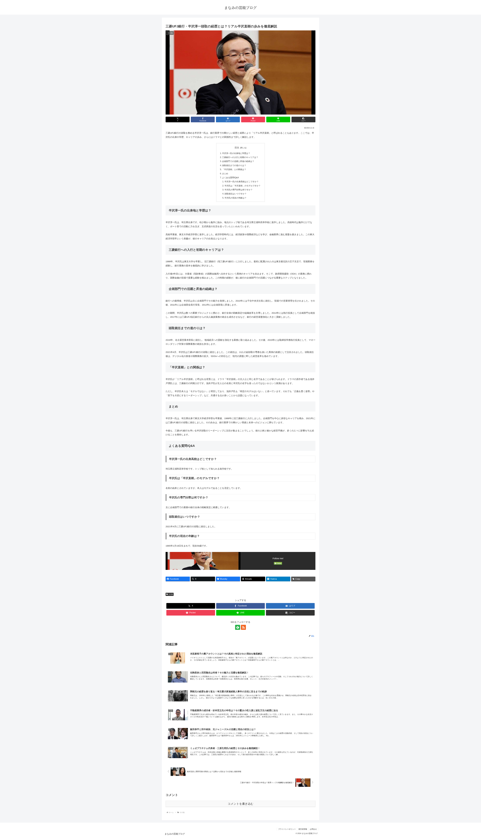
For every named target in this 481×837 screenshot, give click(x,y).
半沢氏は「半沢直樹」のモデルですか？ (242, 186)
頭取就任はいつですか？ (235, 194)
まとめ (225, 173)
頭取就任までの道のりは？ (234, 165)
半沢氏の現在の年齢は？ (235, 198)
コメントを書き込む (240, 803)
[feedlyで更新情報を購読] (237, 627)
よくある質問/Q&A (230, 177)
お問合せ (313, 829)
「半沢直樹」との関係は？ (234, 169)
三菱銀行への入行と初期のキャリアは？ (240, 157)
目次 (237, 147)
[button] (303, 119)
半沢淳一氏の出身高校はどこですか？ (241, 181)
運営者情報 (302, 829)
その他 (170, 594)
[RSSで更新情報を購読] (243, 627)
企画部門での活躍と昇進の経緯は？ (238, 161)
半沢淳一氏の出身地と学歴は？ (236, 153)
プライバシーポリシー (287, 829)
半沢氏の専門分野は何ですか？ (238, 190)
